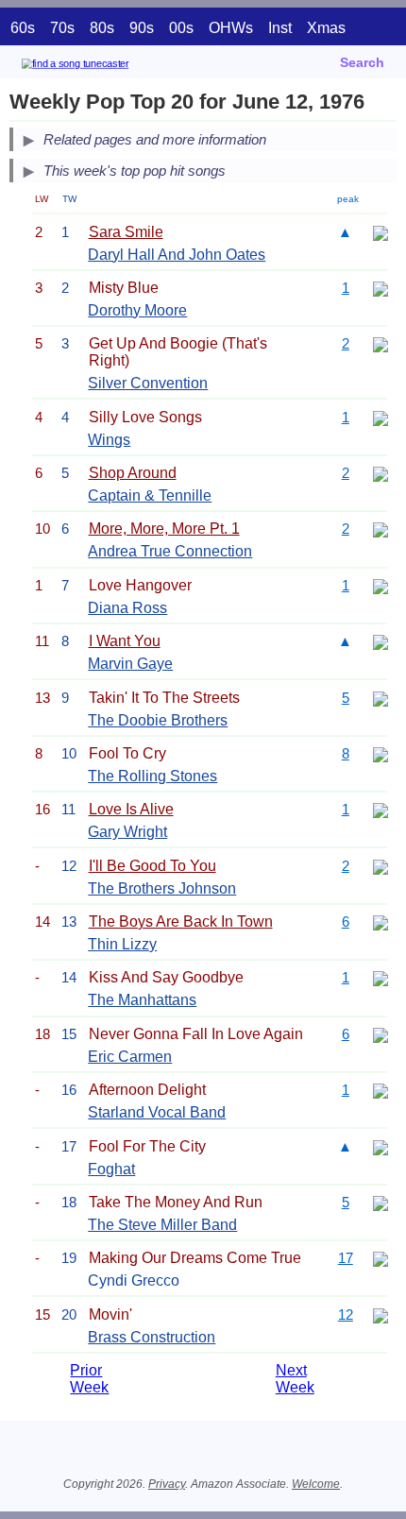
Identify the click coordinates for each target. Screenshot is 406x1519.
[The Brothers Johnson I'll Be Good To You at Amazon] (380, 866)
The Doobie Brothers (158, 720)
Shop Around (133, 473)
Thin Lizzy (122, 944)
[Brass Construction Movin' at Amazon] (380, 1314)
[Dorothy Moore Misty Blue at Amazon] (380, 288)
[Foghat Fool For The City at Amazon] (380, 1146)
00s (181, 28)
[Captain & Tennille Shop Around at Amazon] (380, 473)
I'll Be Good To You (152, 866)
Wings (109, 440)
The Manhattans (142, 1000)
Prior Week (89, 1378)
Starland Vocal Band (157, 1112)
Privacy (166, 1484)
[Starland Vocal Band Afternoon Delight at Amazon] (380, 1090)
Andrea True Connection (170, 551)
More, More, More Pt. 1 (164, 529)
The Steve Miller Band (162, 1225)
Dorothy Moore (137, 310)
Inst (280, 28)
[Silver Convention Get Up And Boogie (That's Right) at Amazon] (380, 343)
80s (102, 28)
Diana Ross (127, 608)
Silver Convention (148, 383)
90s (141, 28)
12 (345, 1314)
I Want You (125, 641)
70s (62, 28)
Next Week (295, 1378)
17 (345, 1258)
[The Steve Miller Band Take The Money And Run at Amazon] (380, 1202)
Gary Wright (127, 832)
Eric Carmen (130, 1057)
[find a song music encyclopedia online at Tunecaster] (103, 67)
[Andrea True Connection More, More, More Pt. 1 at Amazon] (380, 529)
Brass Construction (151, 1337)
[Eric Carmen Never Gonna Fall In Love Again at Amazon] (380, 1034)
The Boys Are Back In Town (181, 921)
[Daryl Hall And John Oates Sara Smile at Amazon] (380, 232)
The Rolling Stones (152, 776)
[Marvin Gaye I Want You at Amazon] (380, 641)
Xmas (326, 28)
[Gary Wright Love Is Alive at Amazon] (380, 809)
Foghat (111, 1169)
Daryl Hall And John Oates (176, 255)
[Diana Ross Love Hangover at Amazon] (380, 585)
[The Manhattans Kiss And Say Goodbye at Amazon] (380, 977)
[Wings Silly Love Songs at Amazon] (380, 417)
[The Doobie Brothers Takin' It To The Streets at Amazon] (380, 698)
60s (22, 28)
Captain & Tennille (149, 495)
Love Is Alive (131, 809)
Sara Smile (126, 232)
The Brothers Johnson (162, 888)
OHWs (231, 28)
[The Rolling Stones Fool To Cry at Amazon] (380, 753)
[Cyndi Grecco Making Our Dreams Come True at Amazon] (380, 1258)
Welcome (316, 1484)
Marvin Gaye (130, 664)
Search (362, 62)
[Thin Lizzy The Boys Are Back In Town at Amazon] (380, 921)
